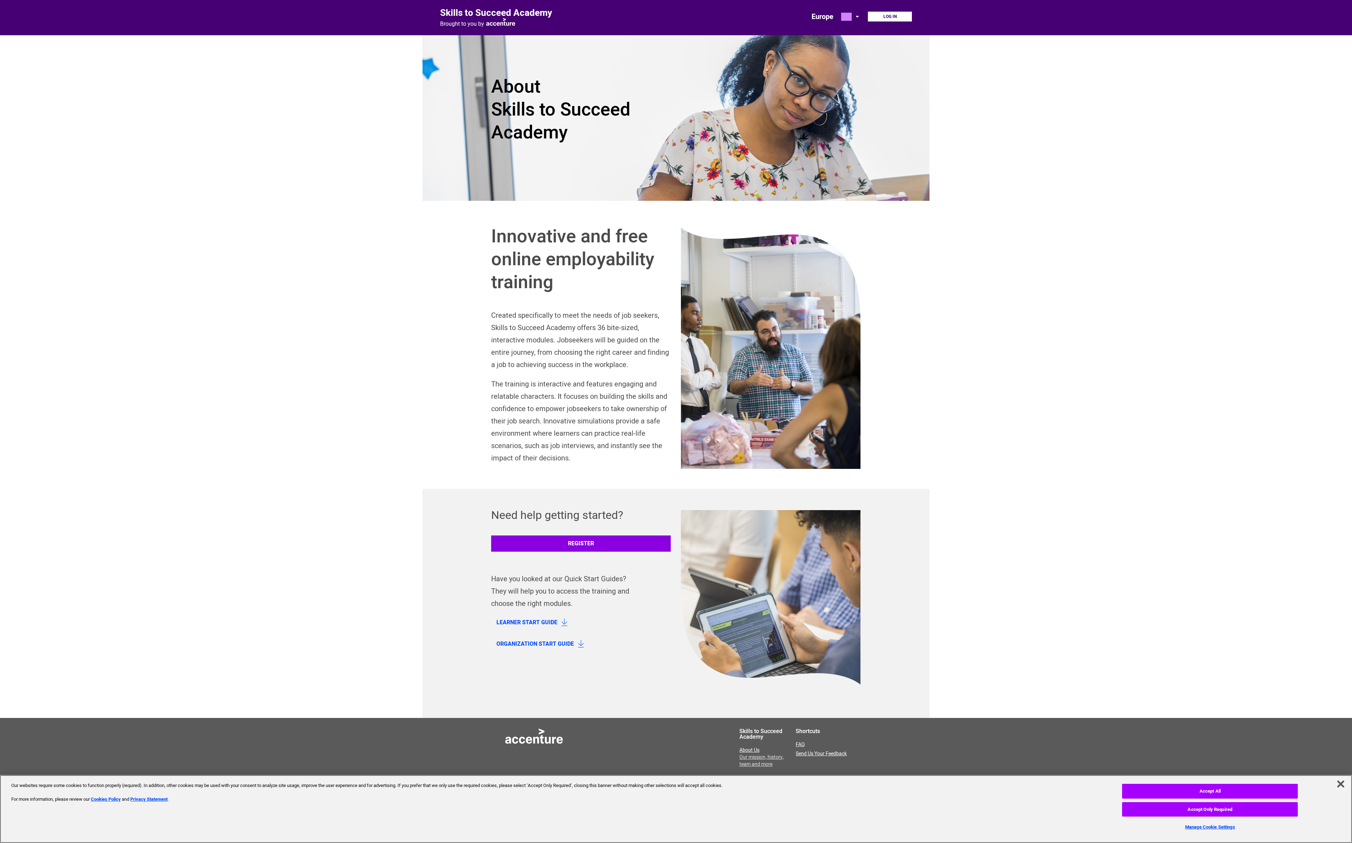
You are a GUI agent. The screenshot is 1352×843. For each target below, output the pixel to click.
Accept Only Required (1210, 809)
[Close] (1340, 784)
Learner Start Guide (526, 622)
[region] (676, 809)
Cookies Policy (106, 799)
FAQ (800, 744)
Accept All (1210, 791)
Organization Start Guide (535, 644)
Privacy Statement (149, 799)
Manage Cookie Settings (1210, 827)
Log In (890, 16)
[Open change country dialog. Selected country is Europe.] (850, 16)
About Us (761, 757)
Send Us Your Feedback (821, 753)
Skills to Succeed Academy (496, 13)
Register (581, 543)
